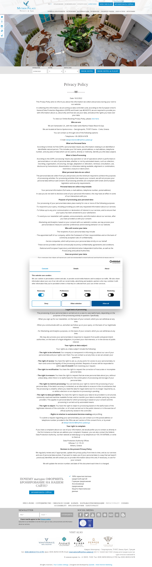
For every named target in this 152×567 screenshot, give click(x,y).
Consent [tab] (45, 268)
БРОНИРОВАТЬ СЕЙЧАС (124, 4)
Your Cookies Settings (61, 565)
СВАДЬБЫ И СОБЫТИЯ (107, 11)
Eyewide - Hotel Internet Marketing (100, 565)
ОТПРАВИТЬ (67, 515)
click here (95, 119)
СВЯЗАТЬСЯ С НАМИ (61, 503)
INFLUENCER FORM (76, 506)
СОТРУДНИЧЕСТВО (43, 503)
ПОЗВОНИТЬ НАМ (70, 4)
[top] (2, 21)
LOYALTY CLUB (82, 4)
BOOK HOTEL (87, 71)
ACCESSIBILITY (60, 506)
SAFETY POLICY (92, 506)
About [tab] (107, 268)
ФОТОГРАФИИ (131, 11)
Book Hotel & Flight (119, 1)
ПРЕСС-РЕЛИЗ (28, 503)
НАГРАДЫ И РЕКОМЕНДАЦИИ (92, 503)
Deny (46, 303)
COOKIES (125, 503)
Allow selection (76, 303)
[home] (2, 17)
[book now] (2, 26)
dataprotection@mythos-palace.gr (79, 140)
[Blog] (123, 514)
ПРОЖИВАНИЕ (94, 11)
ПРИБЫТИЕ (36, 68)
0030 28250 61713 (32, 552)
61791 (41, 552)
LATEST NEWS (92, 4)
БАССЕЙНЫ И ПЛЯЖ (83, 11)
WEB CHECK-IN (106, 4)
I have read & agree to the (35, 519)
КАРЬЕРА (74, 503)
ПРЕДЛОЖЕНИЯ (58, 4)
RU (49, 4)
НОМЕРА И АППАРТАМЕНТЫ (56, 11)
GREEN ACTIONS (120, 11)
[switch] (64, 295)
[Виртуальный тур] (2, 31)
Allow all (106, 303)
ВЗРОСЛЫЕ (68, 68)
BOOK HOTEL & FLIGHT (107, 71)
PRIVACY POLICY (113, 503)
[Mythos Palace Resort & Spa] (26, 6)
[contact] (2, 35)
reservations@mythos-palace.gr (81, 552)
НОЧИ (50, 68)
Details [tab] (76, 268)
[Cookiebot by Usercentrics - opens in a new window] (111, 261)
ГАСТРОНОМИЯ (71, 11)
